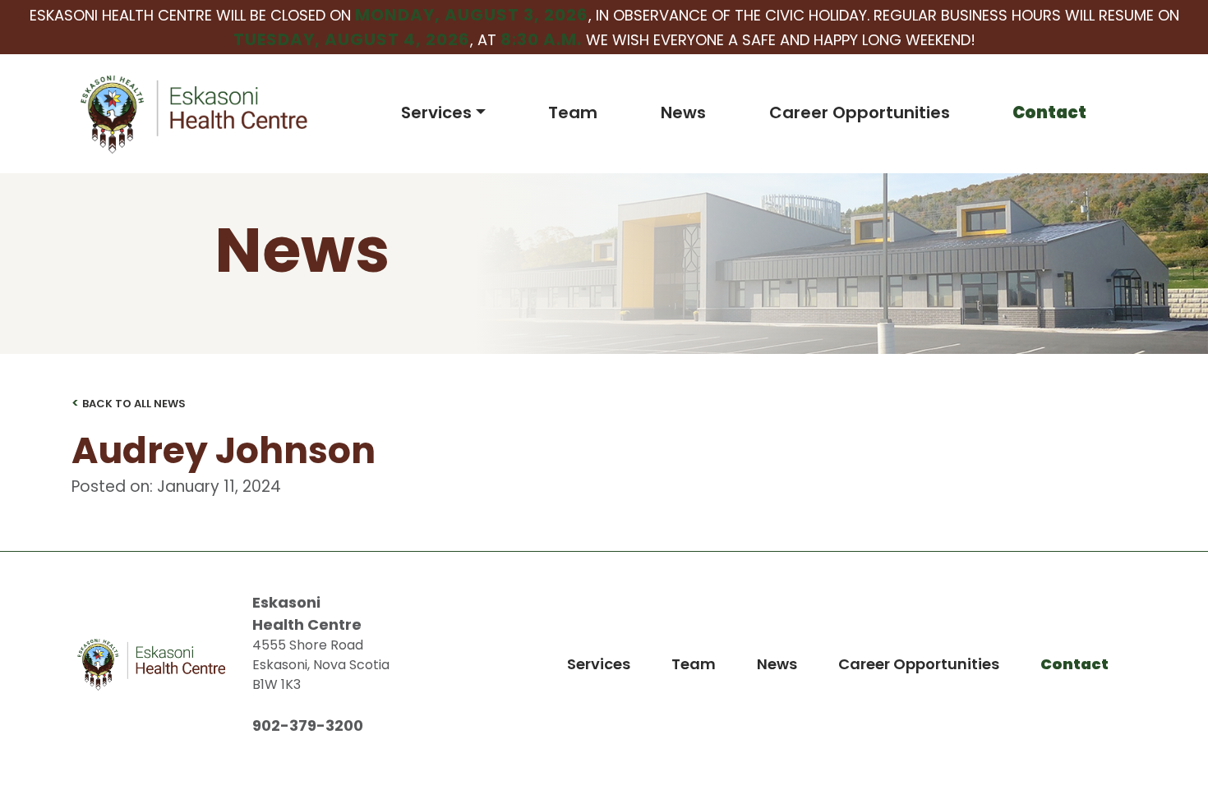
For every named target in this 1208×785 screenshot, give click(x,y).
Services (436, 112)
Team (572, 112)
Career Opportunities (859, 112)
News (683, 112)
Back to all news (128, 402)
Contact (1049, 112)
